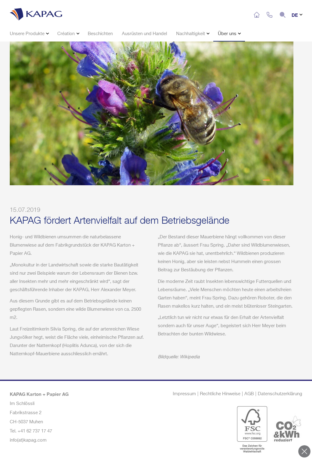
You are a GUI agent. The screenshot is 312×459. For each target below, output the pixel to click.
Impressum (184, 394)
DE (295, 15)
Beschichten (100, 33)
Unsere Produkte (28, 33)
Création (66, 33)
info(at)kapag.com (28, 440)
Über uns (228, 33)
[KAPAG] (256, 15)
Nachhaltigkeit (191, 33)
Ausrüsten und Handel (144, 33)
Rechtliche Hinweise (220, 394)
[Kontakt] (269, 15)
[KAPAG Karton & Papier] (44, 13)
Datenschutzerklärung (280, 394)
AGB (249, 394)
